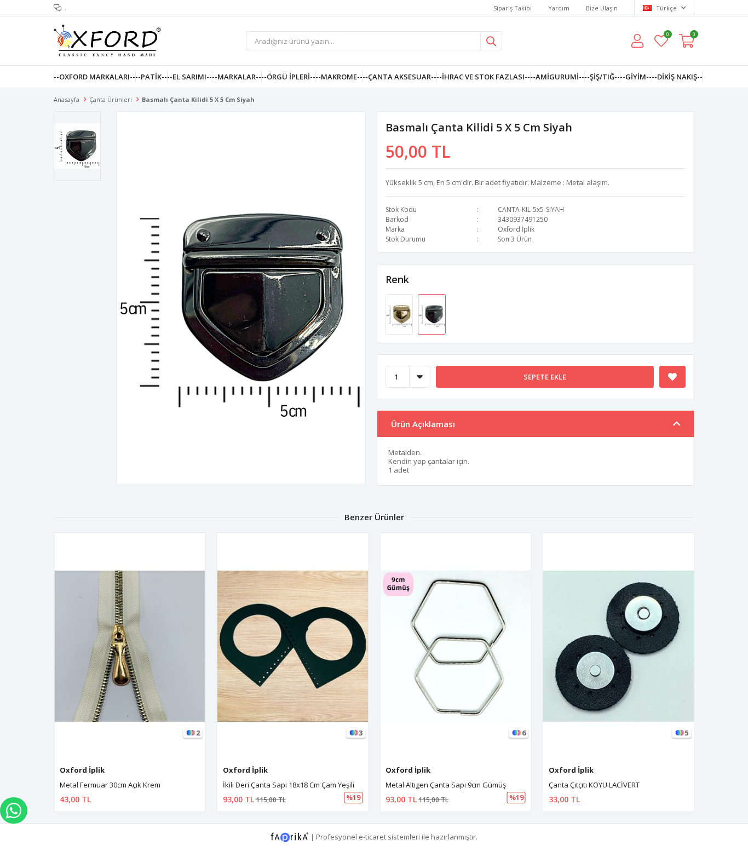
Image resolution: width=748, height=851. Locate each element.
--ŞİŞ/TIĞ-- (602, 77)
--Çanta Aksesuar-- (399, 77)
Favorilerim (667, 36)
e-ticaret (372, 836)
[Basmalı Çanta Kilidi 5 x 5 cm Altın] (400, 314)
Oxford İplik (516, 229)
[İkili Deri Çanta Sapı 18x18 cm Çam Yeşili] (293, 646)
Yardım (558, 8)
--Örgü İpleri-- (288, 77)
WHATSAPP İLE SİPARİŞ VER (13, 810)
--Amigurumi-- (557, 77)
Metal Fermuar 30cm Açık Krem (110, 785)
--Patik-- (151, 77)
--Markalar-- (236, 77)
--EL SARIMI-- (189, 77)
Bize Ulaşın (602, 8)
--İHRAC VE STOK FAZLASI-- (483, 77)
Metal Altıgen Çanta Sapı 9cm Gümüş (445, 785)
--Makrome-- (339, 77)
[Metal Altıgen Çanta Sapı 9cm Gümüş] (455, 646)
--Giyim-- (636, 77)
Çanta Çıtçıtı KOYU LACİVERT (594, 785)
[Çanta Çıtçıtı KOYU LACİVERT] (618, 646)
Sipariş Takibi (512, 8)
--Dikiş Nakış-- (677, 77)
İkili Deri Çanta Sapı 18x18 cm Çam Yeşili (288, 785)
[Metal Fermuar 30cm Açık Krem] (129, 646)
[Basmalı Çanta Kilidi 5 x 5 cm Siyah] (431, 314)
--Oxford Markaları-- (94, 77)
